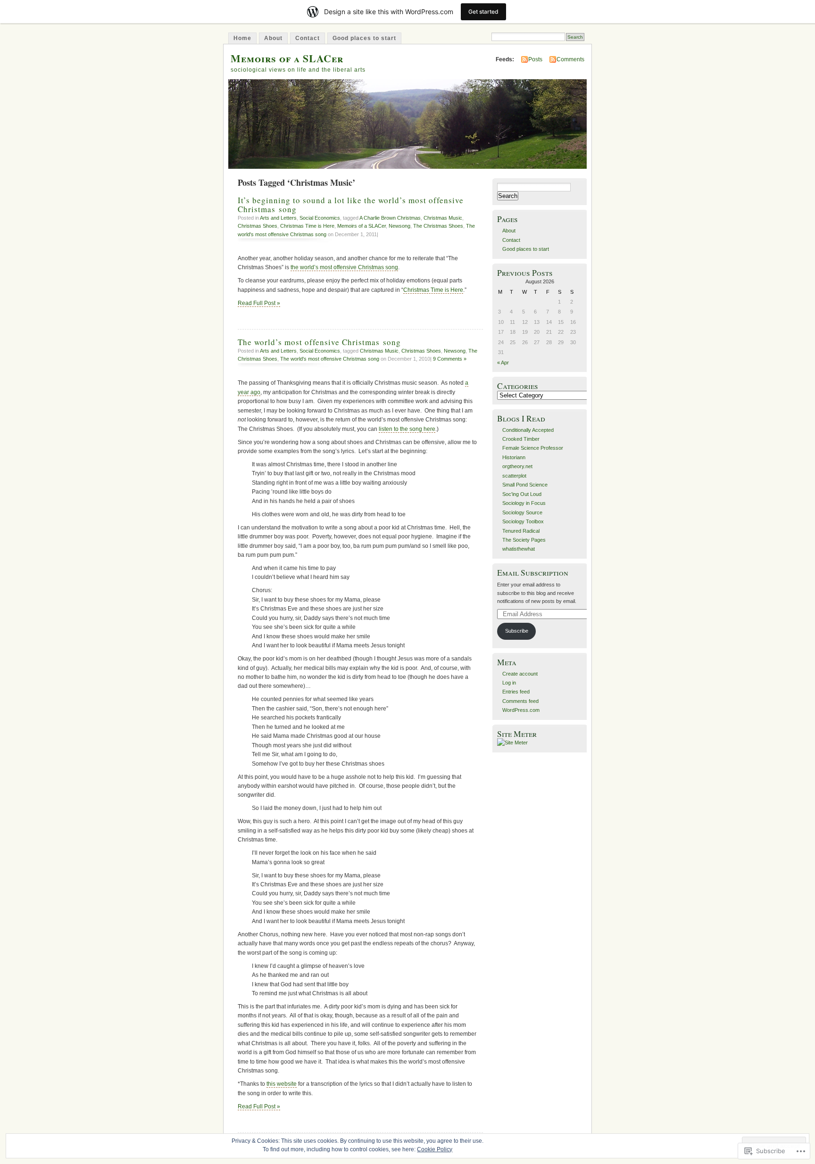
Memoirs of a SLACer (287, 58)
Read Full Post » (259, 303)
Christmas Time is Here (307, 226)
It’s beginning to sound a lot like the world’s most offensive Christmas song (351, 205)
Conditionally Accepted (528, 430)
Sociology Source (522, 512)
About (273, 38)
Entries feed (516, 691)
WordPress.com (521, 710)
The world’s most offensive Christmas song (319, 342)
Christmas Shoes (257, 226)
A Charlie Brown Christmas (390, 218)
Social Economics (319, 218)
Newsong (399, 226)
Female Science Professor (532, 448)
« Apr (503, 362)
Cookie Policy (434, 1149)
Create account (520, 674)
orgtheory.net (517, 466)
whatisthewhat (518, 549)
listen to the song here (407, 429)
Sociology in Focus (524, 503)
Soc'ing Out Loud (521, 494)
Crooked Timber (521, 439)
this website (281, 1084)
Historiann (513, 457)
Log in (509, 682)
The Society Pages (524, 540)
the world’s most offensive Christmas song (344, 267)
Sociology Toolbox (523, 521)
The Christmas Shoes (438, 226)
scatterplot (514, 476)
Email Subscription (532, 572)
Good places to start (364, 38)
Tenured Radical (521, 531)
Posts (535, 59)
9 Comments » (449, 359)
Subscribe (516, 631)
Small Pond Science (525, 484)
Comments (570, 59)
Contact (307, 38)
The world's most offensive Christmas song (329, 359)
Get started (483, 11)
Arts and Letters (278, 218)
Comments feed (520, 701)
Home (242, 38)
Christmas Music (443, 218)
